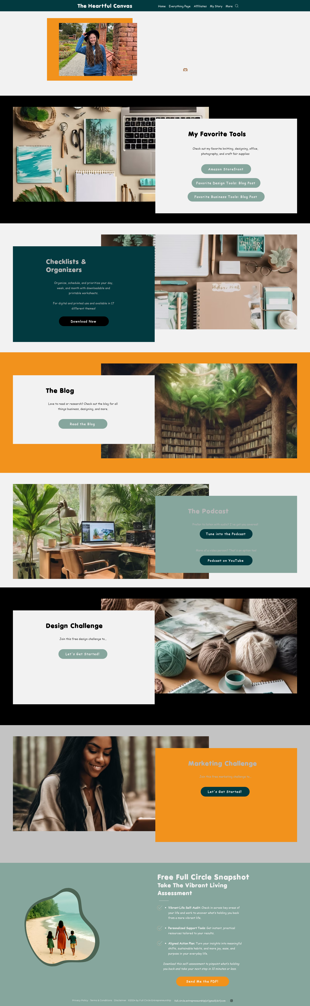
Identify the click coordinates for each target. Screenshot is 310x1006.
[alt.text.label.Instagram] (231, 1000)
